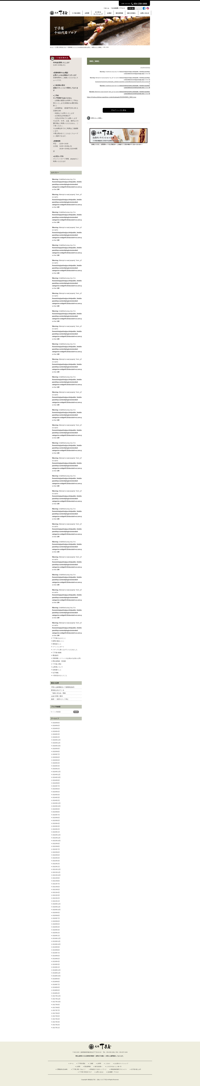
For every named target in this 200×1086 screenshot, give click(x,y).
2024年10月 (57, 777)
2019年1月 (56, 967)
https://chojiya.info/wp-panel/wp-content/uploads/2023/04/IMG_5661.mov (111, 97)
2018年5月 (56, 990)
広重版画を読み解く (62, 1069)
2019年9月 (56, 947)
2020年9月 (56, 912)
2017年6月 (56, 1013)
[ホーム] (106, 8)
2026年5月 (56, 728)
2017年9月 (56, 1004)
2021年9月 (56, 878)
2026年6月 (56, 725)
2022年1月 (56, 866)
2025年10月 (57, 746)
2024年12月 (57, 771)
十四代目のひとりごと (60, 675)
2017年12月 (57, 996)
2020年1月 (56, 935)
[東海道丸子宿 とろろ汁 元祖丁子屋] (59, 14)
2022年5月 (56, 855)
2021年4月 (56, 892)
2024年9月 (56, 780)
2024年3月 (56, 797)
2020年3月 (56, 930)
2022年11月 (56, 838)
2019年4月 (56, 961)
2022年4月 (56, 858)
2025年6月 (56, 757)
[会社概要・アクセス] (118, 8)
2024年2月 (56, 800)
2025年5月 (56, 760)
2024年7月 (56, 786)
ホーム (72, 1063)
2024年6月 (56, 789)
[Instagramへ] (147, 9)
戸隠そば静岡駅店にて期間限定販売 (62, 687)
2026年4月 (56, 731)
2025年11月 (56, 743)
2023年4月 (56, 823)
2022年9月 (56, 843)
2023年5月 (56, 820)
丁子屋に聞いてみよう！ (79, 1069)
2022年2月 (56, 863)
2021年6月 (56, 887)
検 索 (76, 712)
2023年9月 (56, 809)
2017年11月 (56, 999)
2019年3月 (56, 964)
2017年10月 (57, 1002)
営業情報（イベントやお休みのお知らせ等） (67, 658)
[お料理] (87, 13)
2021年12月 (57, 869)
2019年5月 (56, 958)
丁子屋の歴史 (81, 1063)
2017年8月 (56, 1007)
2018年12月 (57, 970)
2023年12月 (57, 803)
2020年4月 (56, 927)
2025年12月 (57, 740)
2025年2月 (56, 769)
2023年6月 (56, 817)
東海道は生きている (57, 690)
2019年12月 (57, 938)
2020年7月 (56, 918)
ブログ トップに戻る (118, 110)
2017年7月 (56, 1010)
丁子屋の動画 (57, 652)
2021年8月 (56, 881)
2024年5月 (56, 792)
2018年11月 (56, 973)
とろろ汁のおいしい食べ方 (113, 1066)
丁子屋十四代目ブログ (85, 1072)
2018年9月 (56, 979)
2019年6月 (56, 956)
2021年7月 (56, 884)
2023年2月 (56, 829)
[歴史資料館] (119, 13)
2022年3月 (56, 861)
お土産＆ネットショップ (121, 1063)
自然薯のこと (57, 670)
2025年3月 (56, 766)
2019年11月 (56, 941)
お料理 (99, 1063)
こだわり (107, 1063)
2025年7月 (56, 754)
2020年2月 (56, 932)
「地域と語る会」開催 (58, 693)
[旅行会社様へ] (131, 13)
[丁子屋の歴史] (76, 13)
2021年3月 (56, 895)
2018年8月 (56, 981)
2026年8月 (56, 723)
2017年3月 (56, 1022)
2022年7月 (56, 849)
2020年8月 (56, 915)
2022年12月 (57, 835)
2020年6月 (56, 921)
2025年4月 (56, 763)
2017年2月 (56, 1025)
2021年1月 (56, 901)
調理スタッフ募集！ (96, 118)
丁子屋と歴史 (57, 664)
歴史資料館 (87, 1066)
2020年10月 (57, 909)
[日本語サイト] (131, 9)
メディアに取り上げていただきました (65, 649)
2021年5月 (56, 889)
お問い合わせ (99, 1072)
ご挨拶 (91, 1063)
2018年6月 (56, 987)
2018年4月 (56, 993)
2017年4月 (56, 1019)
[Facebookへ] (144, 9)
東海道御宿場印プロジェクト (119, 1069)
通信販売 (55, 655)
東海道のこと (57, 644)
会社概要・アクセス (113, 1072)
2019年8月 (56, 950)
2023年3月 (56, 826)
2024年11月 (56, 774)
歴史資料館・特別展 (59, 661)
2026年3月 (56, 734)
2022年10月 (57, 840)
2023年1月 (56, 832)
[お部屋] (109, 13)
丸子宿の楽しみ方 (136, 1069)
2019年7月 (56, 953)
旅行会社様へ (98, 1066)
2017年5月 (56, 1016)
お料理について (58, 667)
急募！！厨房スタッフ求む (60, 699)
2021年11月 (56, 872)
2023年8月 (56, 812)
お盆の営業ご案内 (57, 696)
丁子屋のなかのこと (59, 638)
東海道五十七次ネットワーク (98, 1069)
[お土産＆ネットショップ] (98, 13)
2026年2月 (56, 737)
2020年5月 (56, 924)
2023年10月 (57, 806)
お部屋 (78, 1066)
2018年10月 (57, 976)
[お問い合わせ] (144, 13)
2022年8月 (56, 846)
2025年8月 (56, 751)
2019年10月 (57, 944)
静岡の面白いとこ (58, 641)
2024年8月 (56, 783)
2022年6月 (56, 852)
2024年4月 (56, 794)
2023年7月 (56, 815)
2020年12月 (57, 904)
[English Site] (138, 9)
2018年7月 (56, 984)
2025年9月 (56, 748)
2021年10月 (57, 875)
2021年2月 (56, 898)
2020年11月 (56, 907)
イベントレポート (58, 647)
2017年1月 (56, 1027)
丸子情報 (55, 673)
